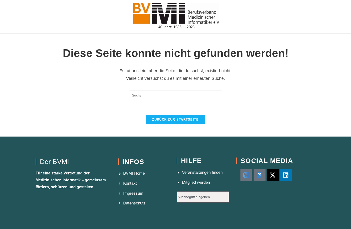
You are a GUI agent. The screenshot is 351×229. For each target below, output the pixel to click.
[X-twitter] (273, 175)
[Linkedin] (286, 175)
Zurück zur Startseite (175, 119)
